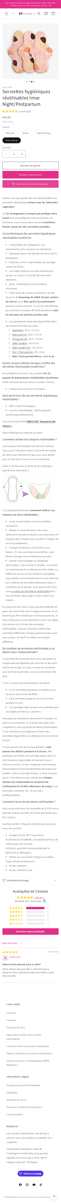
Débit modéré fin (21, 347)
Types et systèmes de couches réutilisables (29, 1053)
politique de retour (17, 1099)
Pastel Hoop (45, 133)
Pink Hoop (11, 140)
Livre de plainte (15, 1114)
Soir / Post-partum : (23, 351)
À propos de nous (16, 1027)
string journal (19, 338)
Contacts (11, 1020)
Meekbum (14, 1197)
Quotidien (17, 330)
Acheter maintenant (30, 174)
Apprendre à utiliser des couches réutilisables (24, 1036)
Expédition (12, 1092)
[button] (6, 13)
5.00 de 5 (39, 897)
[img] (10, 952)
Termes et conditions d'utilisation (24, 1107)
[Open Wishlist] (46, 13)
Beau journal (19, 334)
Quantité (6, 147)
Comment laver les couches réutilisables (28, 1046)
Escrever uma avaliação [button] (30, 931)
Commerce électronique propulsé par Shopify (38, 1197)
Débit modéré (19, 343)
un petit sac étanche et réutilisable (30, 591)
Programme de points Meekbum (23, 1085)
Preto (27, 133)
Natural (12, 133)
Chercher (11, 1012)
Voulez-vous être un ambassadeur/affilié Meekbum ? (28, 1062)
